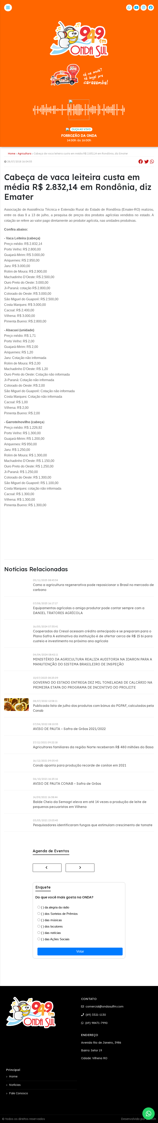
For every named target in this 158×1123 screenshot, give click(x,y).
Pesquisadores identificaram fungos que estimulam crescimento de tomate (92, 825)
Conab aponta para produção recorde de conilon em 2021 (79, 765)
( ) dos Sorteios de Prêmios (59, 913)
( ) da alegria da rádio (54, 907)
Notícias (15, 1085)
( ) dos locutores (51, 926)
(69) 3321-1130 (95, 1015)
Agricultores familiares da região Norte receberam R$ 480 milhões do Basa (93, 747)
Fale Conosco (18, 1093)
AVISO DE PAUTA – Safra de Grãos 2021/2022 (69, 729)
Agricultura (24, 153)
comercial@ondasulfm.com (104, 1006)
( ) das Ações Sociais (55, 939)
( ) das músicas (51, 920)
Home (11, 153)
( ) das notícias (50, 933)
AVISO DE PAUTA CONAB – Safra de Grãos (67, 783)
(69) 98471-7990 (96, 1023)
